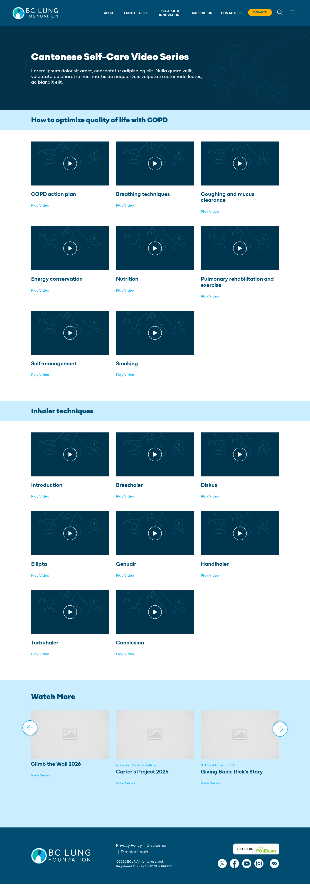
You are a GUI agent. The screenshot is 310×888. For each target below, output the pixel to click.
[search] (280, 12)
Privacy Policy (129, 846)
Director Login (134, 852)
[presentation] (29, 728)
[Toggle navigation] (293, 12)
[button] (35, 13)
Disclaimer (157, 846)
